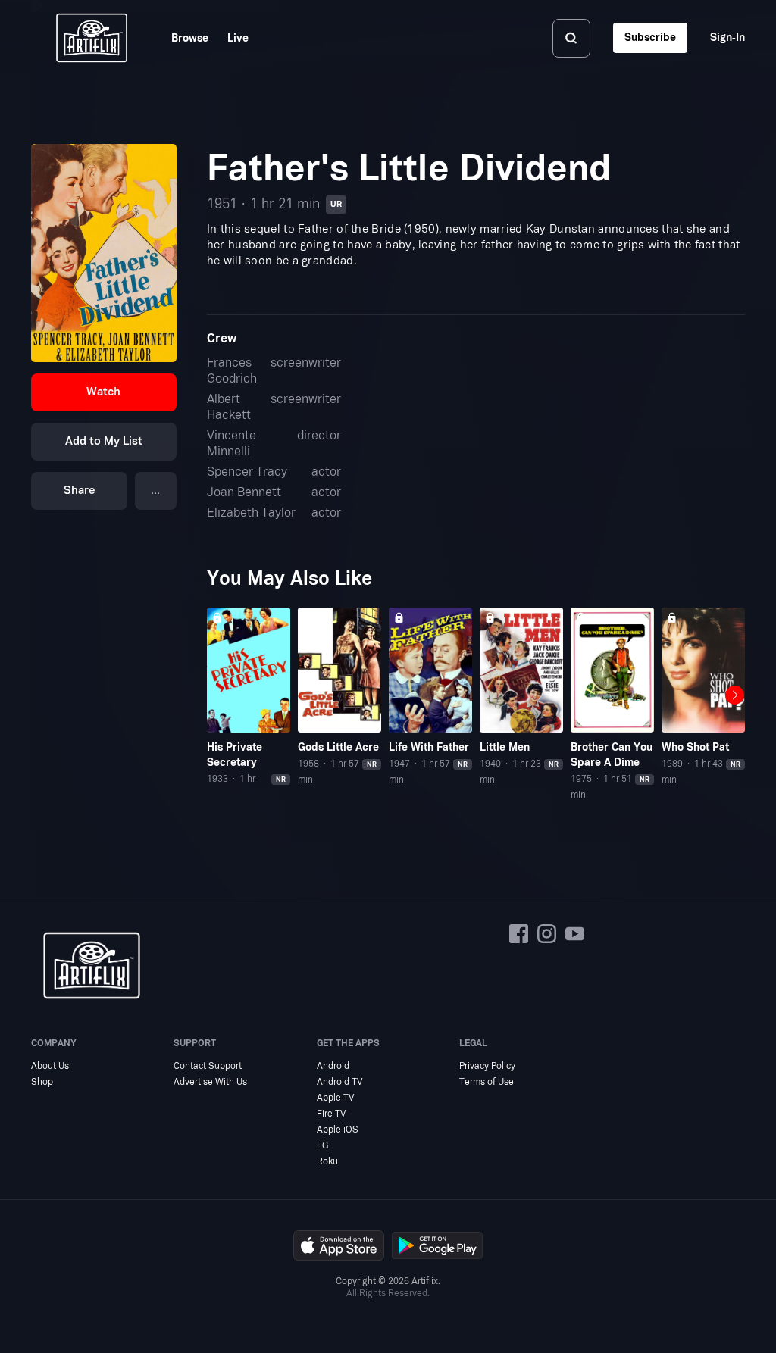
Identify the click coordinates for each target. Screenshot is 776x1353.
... (155, 490)
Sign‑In (727, 37)
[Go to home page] (91, 38)
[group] (248, 697)
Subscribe (650, 37)
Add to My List (103, 441)
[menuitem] (180, 38)
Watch (103, 392)
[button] (104, 392)
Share (79, 490)
